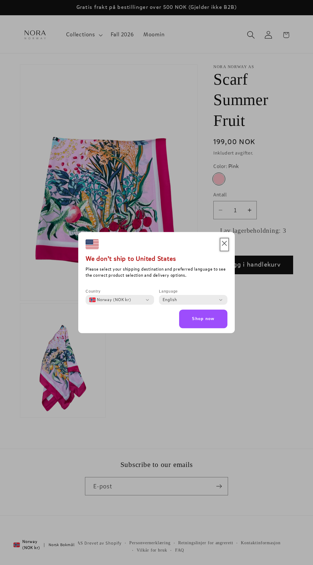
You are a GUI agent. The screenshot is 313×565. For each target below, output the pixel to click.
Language (168, 291)
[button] (224, 244)
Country (93, 291)
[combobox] (110, 300)
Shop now (203, 318)
